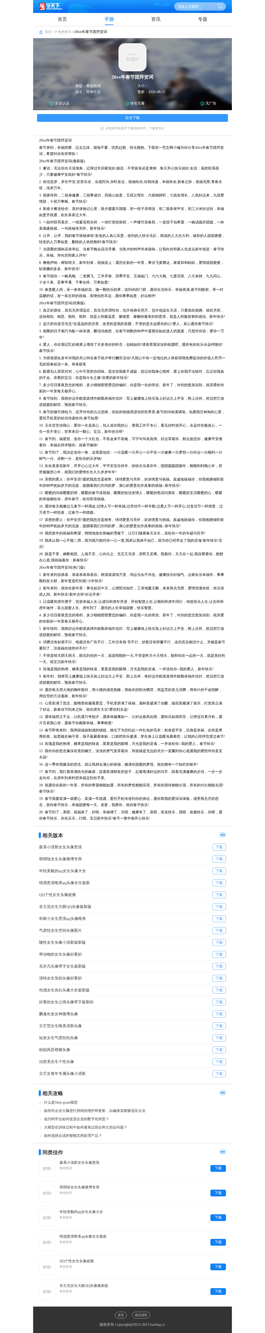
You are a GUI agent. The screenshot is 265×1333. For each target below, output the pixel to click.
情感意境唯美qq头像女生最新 (83, 1236)
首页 (62, 19)
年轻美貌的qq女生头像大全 (81, 1212)
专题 (202, 19)
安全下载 (132, 118)
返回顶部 (141, 1315)
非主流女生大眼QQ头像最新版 (84, 1286)
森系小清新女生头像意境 (79, 1163)
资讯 (155, 19)
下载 (218, 1168)
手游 (109, 19)
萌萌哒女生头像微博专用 (79, 1187)
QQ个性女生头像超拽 (77, 1261)
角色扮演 (64, 32)
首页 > (50, 32)
